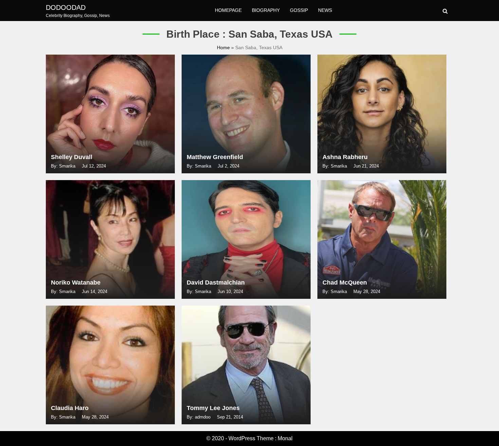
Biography (266, 10)
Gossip (299, 10)
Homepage (228, 10)
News (325, 10)
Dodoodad (66, 7)
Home (224, 47)
